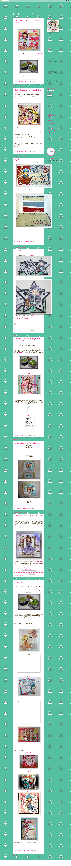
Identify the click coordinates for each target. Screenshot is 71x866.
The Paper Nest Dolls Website (35, 229)
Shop (21, 13)
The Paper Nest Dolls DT (36, 243)
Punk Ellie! (18, 251)
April (49, 137)
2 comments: (25, 508)
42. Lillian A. (29, 752)
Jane (21, 331)
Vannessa (26, 82)
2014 (48, 143)
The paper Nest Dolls (29, 243)
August (50, 114)
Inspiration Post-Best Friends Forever (26, 443)
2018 (48, 102)
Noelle (29, 373)
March (50, 138)
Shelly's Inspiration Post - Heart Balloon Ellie (52, 118)
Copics (18, 152)
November (50, 109)
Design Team (27, 13)
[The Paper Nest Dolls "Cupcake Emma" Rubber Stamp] (29, 410)
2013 (48, 145)
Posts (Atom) (19, 857)
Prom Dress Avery (19, 575)
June (49, 133)
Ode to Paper (18, 243)
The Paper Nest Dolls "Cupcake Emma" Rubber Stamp (29, 413)
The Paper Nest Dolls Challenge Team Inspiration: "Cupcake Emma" (27, 339)
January (50, 141)
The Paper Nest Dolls (34, 586)
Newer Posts (15, 855)
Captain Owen (40, 162)
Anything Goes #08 (21, 352)
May (49, 135)
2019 (48, 100)
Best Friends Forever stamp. (29, 450)
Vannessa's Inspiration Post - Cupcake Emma (52, 116)
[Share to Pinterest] (34, 81)
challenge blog (25, 232)
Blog (33, 13)
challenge (24, 55)
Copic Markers (29, 242)
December (50, 108)
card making (23, 242)
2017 (48, 103)
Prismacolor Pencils (23, 243)
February (50, 140)
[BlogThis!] (30, 81)
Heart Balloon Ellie (26, 152)
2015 (48, 106)
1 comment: (26, 81)
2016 (48, 105)
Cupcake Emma (19, 82)
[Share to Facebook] (32, 81)
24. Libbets (29, 815)
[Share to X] (31, 81)
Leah (29, 626)
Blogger (38, 863)
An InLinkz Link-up (17, 848)
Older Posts (42, 855)
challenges (27, 852)
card (17, 852)
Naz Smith (29, 791)
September (50, 112)
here (39, 96)
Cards (26, 242)
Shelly (23, 94)
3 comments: (27, 850)
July (49, 132)
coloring (30, 852)
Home (16, 13)
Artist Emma (30, 676)
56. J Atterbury (29, 771)
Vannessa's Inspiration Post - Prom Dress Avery (53, 128)
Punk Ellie (24, 331)
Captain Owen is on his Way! (24, 160)
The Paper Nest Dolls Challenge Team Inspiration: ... (53, 124)
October (50, 111)
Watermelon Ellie (30, 726)
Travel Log (41, 243)
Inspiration (23, 82)
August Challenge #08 (21, 582)
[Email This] (29, 81)
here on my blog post (39, 561)
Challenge (23, 852)
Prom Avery (30, 627)
